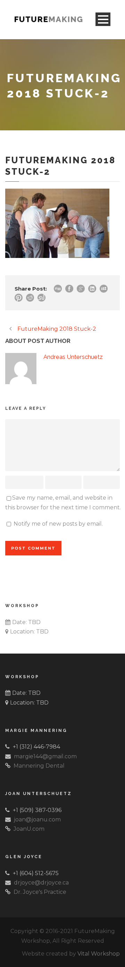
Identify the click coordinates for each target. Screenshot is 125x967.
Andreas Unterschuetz (73, 356)
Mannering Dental (39, 765)
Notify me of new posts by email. (58, 523)
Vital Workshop (98, 953)
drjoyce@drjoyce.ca (41, 882)
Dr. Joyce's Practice (40, 892)
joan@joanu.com (37, 819)
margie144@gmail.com (45, 756)
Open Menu (102, 19)
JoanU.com (29, 829)
